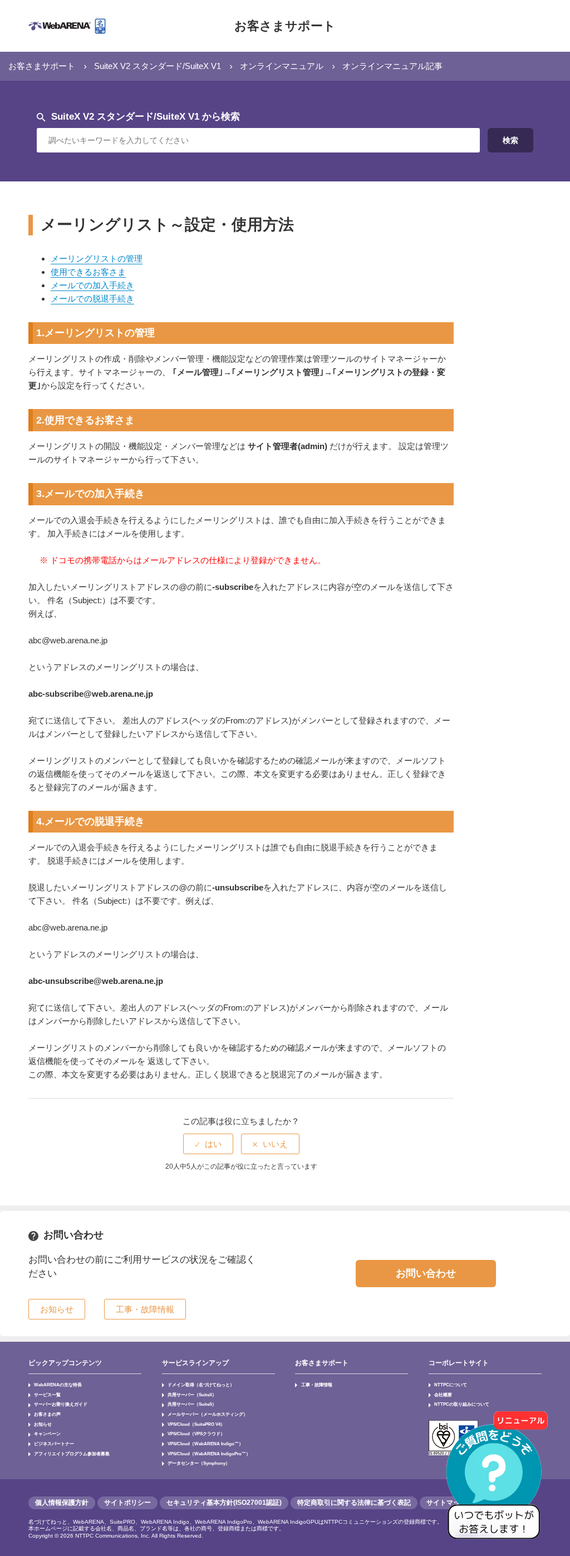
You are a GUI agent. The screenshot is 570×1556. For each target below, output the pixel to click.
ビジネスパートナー (54, 1443)
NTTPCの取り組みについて (461, 1404)
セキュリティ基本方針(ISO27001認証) (224, 1502)
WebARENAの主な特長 (58, 1384)
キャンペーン (47, 1433)
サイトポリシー (127, 1502)
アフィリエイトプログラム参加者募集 (72, 1453)
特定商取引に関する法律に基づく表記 (354, 1502)
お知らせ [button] (56, 1309)
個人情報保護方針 (62, 1502)
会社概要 (443, 1394)
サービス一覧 (47, 1394)
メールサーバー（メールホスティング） (208, 1414)
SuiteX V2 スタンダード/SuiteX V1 (157, 66)
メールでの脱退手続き (92, 298)
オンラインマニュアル (281, 66)
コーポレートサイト (459, 1363)
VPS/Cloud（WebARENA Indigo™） (205, 1443)
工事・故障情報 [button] (145, 1309)
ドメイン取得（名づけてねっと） (201, 1384)
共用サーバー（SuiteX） (192, 1394)
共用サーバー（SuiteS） (192, 1404)
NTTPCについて (450, 1384)
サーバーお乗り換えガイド (60, 1404)
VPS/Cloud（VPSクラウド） (196, 1433)
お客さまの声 (47, 1414)
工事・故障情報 (316, 1384)
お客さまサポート (285, 26)
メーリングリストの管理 (96, 258)
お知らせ (43, 1424)
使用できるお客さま (88, 272)
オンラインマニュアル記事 (392, 66)
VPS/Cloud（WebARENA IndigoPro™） (209, 1453)
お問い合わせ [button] (426, 1273)
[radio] (208, 1144)
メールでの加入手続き (92, 285)
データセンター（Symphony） (199, 1463)
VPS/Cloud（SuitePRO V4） (196, 1424)
